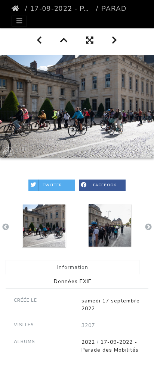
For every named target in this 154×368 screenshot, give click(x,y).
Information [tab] (72, 267)
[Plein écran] (90, 40)
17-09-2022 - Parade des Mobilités (61, 8)
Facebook (105, 185)
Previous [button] (5, 227)
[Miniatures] (64, 40)
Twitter (52, 185)
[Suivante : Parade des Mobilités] (114, 40)
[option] (44, 225)
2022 (88, 342)
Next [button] (148, 227)
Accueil (17, 8)
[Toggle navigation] (19, 21)
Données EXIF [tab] (72, 281)
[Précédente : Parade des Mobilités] (39, 40)
